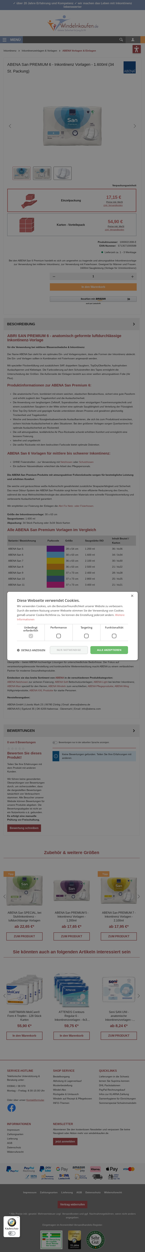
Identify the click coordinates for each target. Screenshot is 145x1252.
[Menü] (18, 1218)
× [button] (132, 596)
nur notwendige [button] (69, 650)
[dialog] (72, 626)
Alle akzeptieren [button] (109, 650)
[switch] (11, 1233)
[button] (31, 650)
